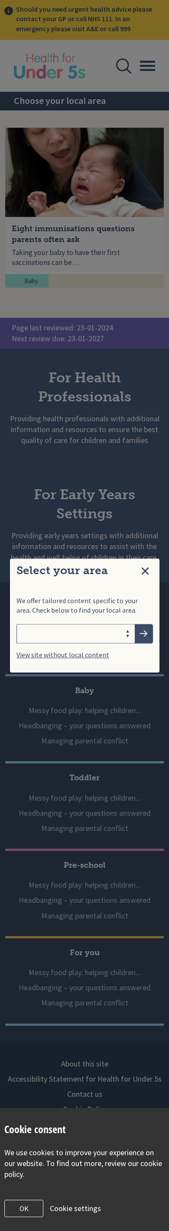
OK (24, 1208)
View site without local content (62, 654)
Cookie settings (75, 1208)
